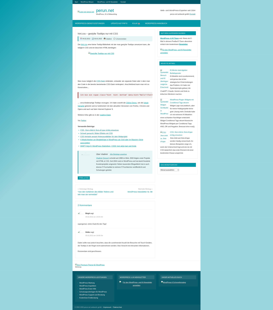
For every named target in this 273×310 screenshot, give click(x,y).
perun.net (105, 10)
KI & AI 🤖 (136, 23)
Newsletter (183, 44)
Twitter (83, 121)
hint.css (84, 45)
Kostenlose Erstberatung (88, 298)
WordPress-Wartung (87, 283)
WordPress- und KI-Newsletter (107, 2)
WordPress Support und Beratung (92, 295)
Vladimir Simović (102, 158)
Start (76, 2)
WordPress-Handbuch (156, 23)
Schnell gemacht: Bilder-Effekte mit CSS (96, 133)
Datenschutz (117, 307)
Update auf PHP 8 (119, 23)
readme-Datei (105, 115)
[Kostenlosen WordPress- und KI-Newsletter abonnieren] (177, 53)
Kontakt (123, 2)
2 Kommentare (121, 39)
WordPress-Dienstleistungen (90, 23)
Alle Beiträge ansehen (118, 154)
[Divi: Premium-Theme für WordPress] (90, 265)
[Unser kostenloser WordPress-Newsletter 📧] (136, 285)
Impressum (107, 307)
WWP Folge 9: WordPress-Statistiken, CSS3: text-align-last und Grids (108, 146)
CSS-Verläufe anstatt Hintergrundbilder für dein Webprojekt (103, 137)
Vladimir (109, 39)
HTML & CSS (84, 178)
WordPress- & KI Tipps (169, 38)
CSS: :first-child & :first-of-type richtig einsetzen (99, 130)
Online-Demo (131, 103)
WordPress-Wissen (87, 2)
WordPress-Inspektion (87, 286)
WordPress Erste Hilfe (87, 289)
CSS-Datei (101, 81)
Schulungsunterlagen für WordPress (93, 292)
